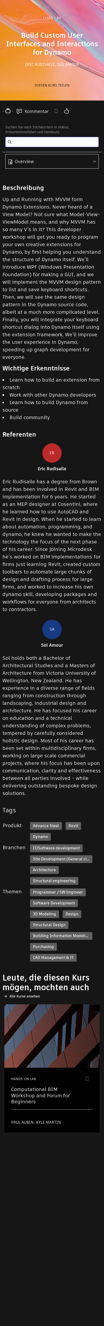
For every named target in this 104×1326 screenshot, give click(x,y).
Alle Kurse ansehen (24, 996)
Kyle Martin (48, 1122)
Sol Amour (68, 65)
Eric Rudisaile (40, 65)
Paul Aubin (23, 1122)
